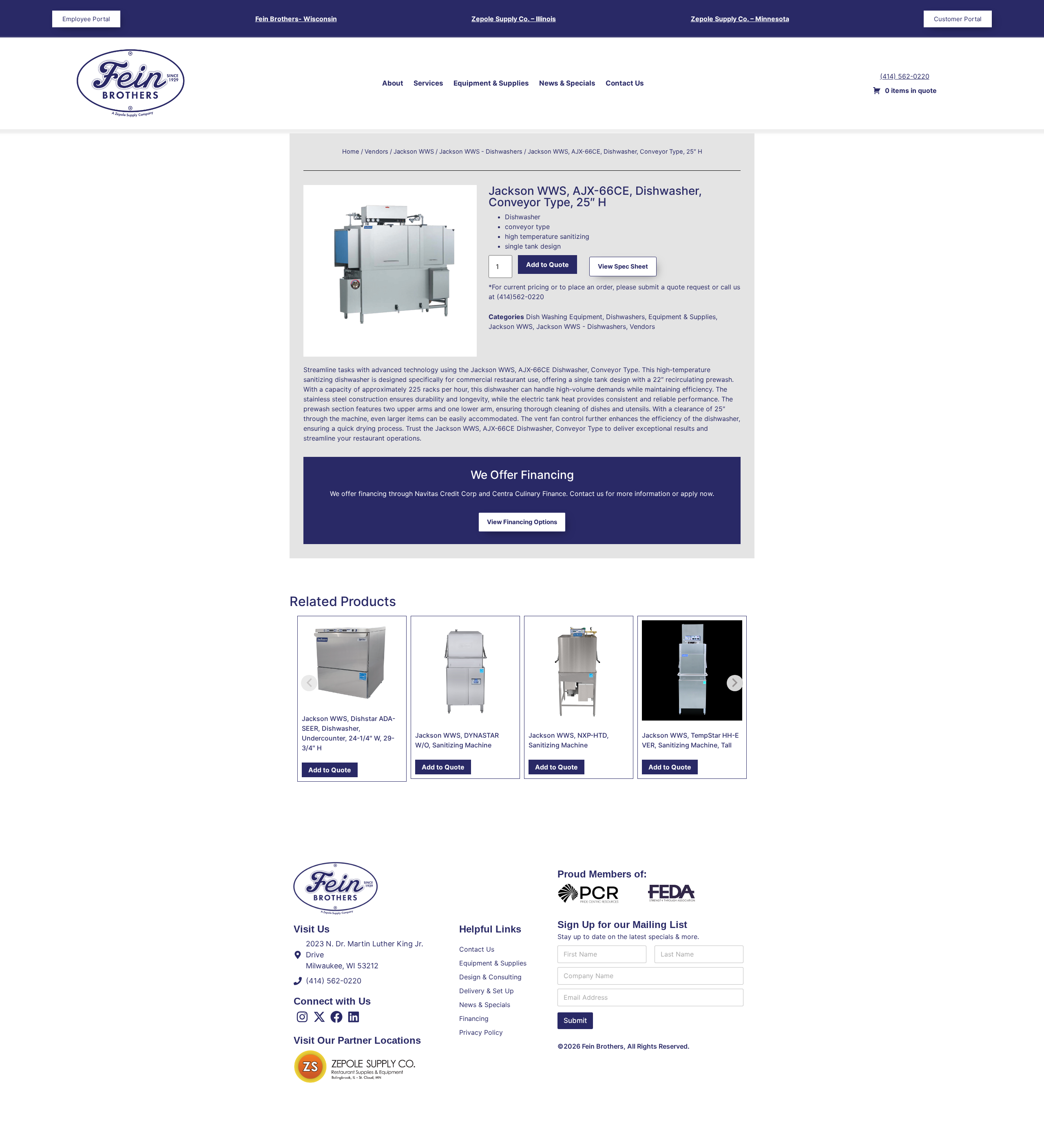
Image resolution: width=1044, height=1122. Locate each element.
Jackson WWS (414, 151)
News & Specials (567, 83)
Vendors (376, 151)
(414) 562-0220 (904, 76)
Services (428, 83)
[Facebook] (336, 1016)
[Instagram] (302, 1016)
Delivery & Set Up (486, 991)
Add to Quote (547, 264)
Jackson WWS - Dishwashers (480, 151)
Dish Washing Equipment (564, 317)
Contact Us (625, 83)
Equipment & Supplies (491, 83)
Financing (474, 1018)
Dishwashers (625, 317)
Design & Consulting (490, 977)
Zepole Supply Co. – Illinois (513, 19)
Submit (575, 1020)
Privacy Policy (481, 1032)
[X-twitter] (319, 1016)
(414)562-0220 (520, 297)
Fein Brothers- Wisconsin (296, 19)
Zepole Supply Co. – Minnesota (740, 19)
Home (350, 151)
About (392, 83)
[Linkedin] (353, 1016)
